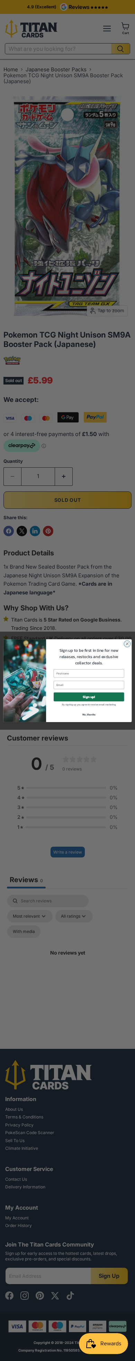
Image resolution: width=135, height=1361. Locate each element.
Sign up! (89, 696)
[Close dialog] (127, 643)
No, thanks (89, 714)
